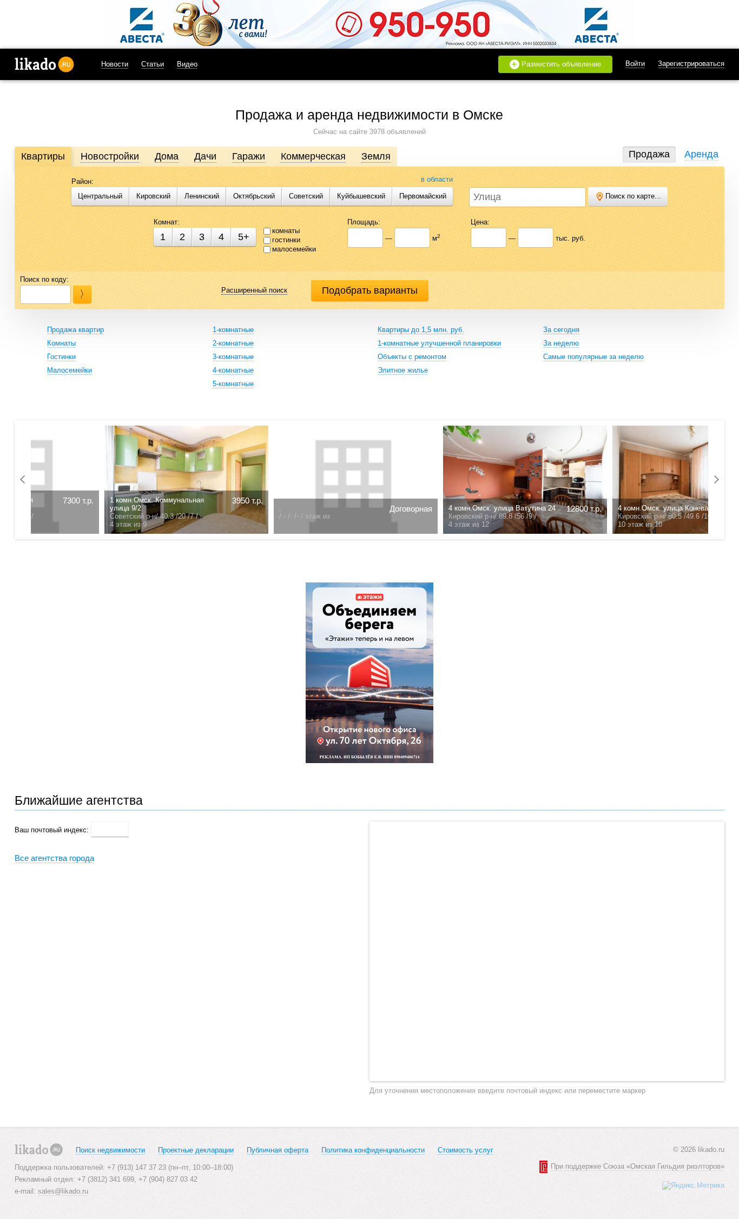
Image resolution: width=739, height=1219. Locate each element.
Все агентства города (54, 858)
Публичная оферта (277, 1150)
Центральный (100, 196)
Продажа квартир (75, 330)
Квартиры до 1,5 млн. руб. (421, 330)
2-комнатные (233, 343)
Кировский (153, 196)
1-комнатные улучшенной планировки (439, 343)
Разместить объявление (556, 64)
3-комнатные (233, 357)
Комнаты (61, 343)
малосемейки (294, 249)
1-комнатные (233, 330)
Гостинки (61, 357)
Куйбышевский (361, 196)
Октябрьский (254, 196)
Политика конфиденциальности (373, 1150)
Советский (306, 196)
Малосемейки (69, 370)
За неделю (561, 343)
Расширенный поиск (254, 290)
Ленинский (201, 196)
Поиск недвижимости (110, 1150)
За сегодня (561, 330)
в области (437, 179)
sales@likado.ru (63, 1191)
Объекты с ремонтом (412, 357)
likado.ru (44, 64)
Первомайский (422, 196)
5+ (243, 236)
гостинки (286, 240)
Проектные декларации (196, 1150)
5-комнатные (233, 384)
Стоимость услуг (465, 1150)
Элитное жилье (403, 370)
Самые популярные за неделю (593, 357)
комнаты (286, 231)
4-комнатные (233, 370)
